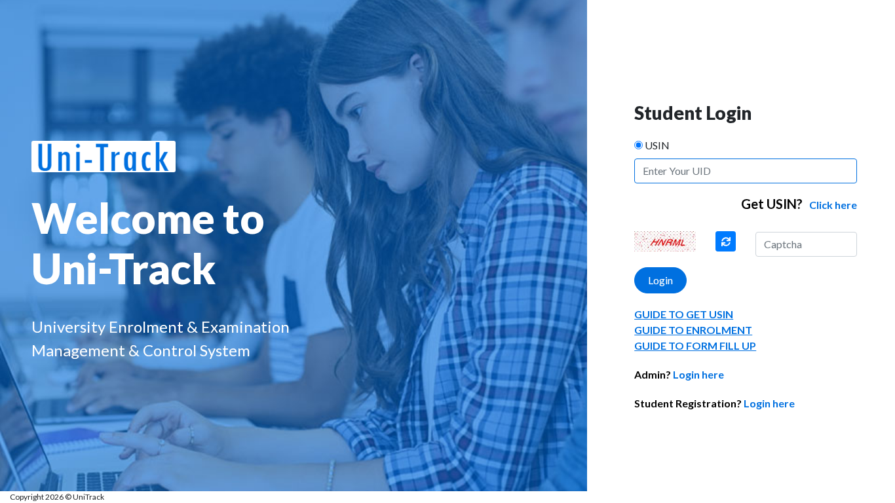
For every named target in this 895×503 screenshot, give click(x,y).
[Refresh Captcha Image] (725, 241)
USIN (657, 145)
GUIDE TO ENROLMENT (693, 330)
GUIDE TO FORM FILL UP (695, 345)
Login (660, 280)
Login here (679, 374)
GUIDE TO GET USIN (683, 314)
